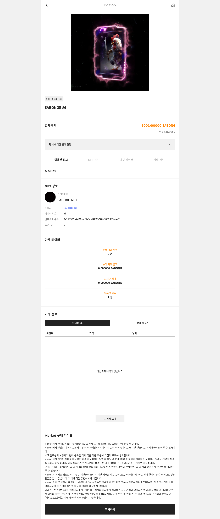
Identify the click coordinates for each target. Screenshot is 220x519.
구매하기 (110, 509)
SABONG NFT (71, 208)
